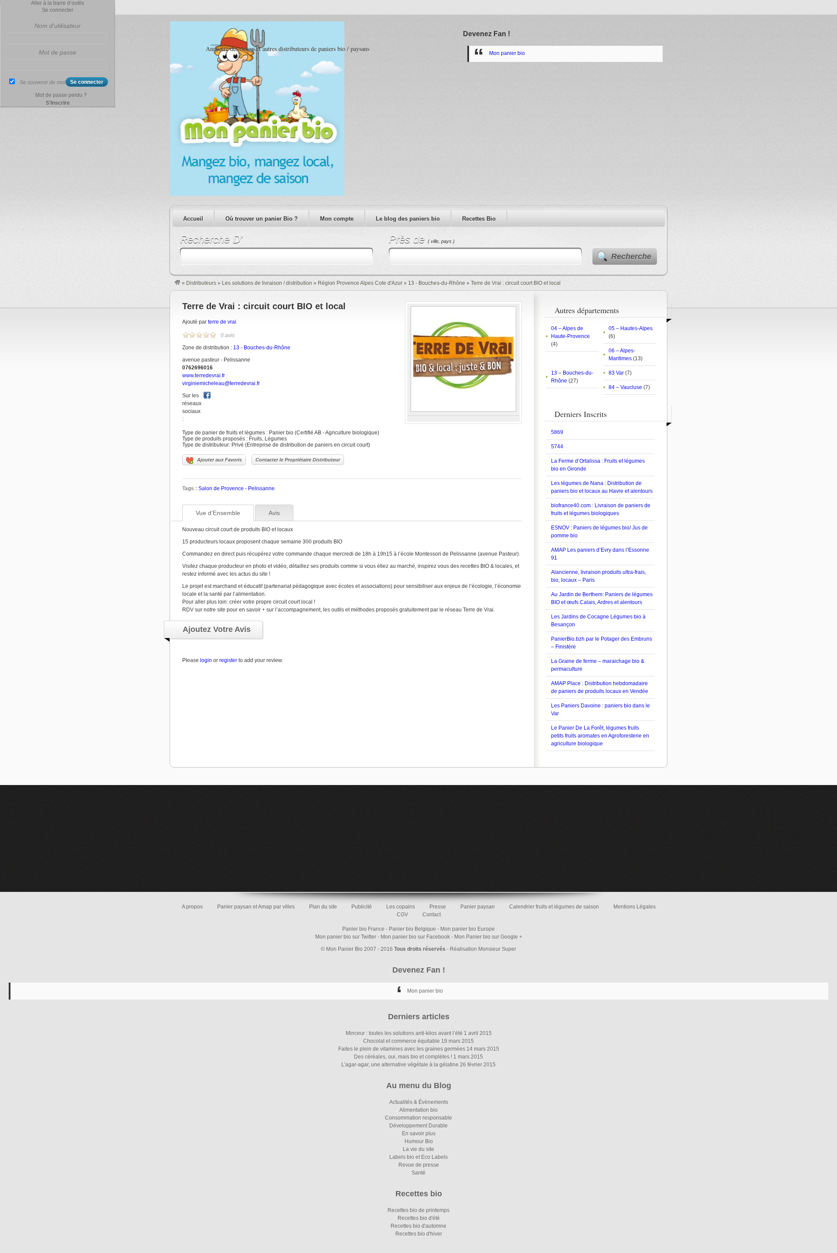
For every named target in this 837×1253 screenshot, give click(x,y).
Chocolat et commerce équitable (401, 1041)
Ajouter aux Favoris (219, 459)
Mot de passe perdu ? (61, 95)
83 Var (616, 373)
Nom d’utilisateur (57, 25)
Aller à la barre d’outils (57, 3)
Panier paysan (477, 907)
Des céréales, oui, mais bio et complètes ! (403, 1057)
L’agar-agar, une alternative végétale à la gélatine (400, 1065)
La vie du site (418, 1149)
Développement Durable (418, 1126)
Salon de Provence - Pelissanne (236, 488)
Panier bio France (363, 929)
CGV (402, 915)
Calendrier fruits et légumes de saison (554, 907)
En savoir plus (419, 1133)
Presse (437, 907)
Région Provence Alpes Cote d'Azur (360, 283)
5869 (557, 432)
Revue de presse (418, 1165)
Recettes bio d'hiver (418, 1234)
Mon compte (337, 218)
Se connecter (57, 10)
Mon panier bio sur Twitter (345, 937)
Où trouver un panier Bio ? (261, 218)
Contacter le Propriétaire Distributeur (297, 459)
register (228, 660)
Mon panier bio (507, 53)
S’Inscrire (58, 103)
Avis (274, 512)
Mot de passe (57, 52)
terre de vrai (222, 322)
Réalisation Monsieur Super (483, 949)
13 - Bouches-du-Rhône (436, 283)
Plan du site (323, 907)
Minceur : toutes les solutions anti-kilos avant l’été (404, 1033)
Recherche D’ (211, 239)
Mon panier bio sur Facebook (415, 937)
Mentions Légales (634, 907)
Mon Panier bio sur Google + (488, 937)
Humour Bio (419, 1141)
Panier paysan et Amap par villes (256, 907)
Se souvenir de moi (42, 82)
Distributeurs (201, 283)
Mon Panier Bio (344, 949)
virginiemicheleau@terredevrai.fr (221, 383)
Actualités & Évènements (418, 1102)
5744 (557, 447)
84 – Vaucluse (625, 387)
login (206, 660)
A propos (192, 907)
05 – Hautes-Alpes (631, 328)
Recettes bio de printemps (418, 1210)
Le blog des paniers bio (408, 218)
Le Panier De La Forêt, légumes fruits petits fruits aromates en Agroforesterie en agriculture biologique (600, 736)
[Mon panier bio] (177, 283)
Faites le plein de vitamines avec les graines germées (401, 1049)
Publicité (361, 907)
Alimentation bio (418, 1110)
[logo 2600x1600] (463, 410)
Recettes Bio (479, 218)
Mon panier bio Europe (467, 929)
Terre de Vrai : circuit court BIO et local (264, 306)
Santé (418, 1173)
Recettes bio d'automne (418, 1226)
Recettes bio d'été (419, 1218)
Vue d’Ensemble (218, 512)
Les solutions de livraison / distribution (267, 283)
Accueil (193, 218)
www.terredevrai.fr (203, 375)
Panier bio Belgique (412, 929)
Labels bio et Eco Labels (418, 1157)
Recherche (631, 256)
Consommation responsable (418, 1118)
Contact (431, 915)
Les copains (400, 907)
